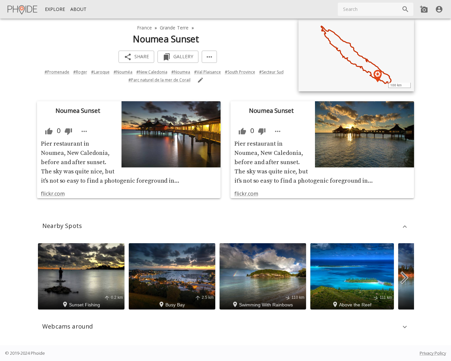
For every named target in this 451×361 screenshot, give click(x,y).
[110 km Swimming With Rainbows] (264, 275)
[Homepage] (22, 9)
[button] (225, 226)
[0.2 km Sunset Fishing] (82, 275)
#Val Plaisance (207, 72)
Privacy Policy (433, 353)
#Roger (80, 72)
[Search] (405, 9)
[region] (356, 55)
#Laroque (100, 72)
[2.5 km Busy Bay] (173, 275)
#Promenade (57, 72)
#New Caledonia (151, 72)
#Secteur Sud (271, 72)
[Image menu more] (84, 131)
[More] (209, 57)
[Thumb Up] (49, 131)
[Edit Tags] (200, 80)
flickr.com (52, 193)
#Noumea (180, 72)
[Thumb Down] (68, 131)
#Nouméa (123, 72)
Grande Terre (174, 27)
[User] (439, 9)
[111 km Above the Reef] (353, 275)
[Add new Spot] (424, 9)
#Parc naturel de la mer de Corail (159, 80)
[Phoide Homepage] (22, 9)
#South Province (240, 72)
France (144, 27)
